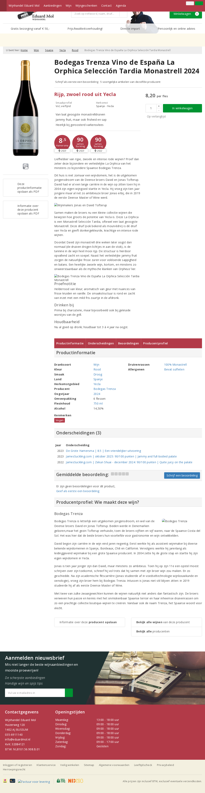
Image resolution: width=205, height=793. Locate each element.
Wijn (68, 5)
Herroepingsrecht (14, 769)
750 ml (98, 403)
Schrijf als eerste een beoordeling (76, 82)
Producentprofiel (155, 343)
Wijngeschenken (86, 5)
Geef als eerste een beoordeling (77, 491)
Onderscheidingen (101, 343)
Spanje (49, 50)
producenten (153, 631)
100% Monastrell (175, 364)
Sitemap (89, 765)
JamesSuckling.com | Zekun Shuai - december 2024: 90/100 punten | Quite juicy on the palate (129, 462)
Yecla (62, 50)
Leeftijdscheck (143, 765)
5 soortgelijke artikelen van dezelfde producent (130, 82)
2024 (96, 394)
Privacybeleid (165, 765)
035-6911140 (14, 734)
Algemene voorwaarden (114, 765)
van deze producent (163, 622)
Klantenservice (46, 765)
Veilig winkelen (69, 765)
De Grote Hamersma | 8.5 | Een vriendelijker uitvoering (103, 451)
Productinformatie (70, 343)
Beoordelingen (128, 343)
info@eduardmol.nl (17, 739)
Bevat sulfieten (174, 369)
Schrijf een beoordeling (182, 475)
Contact (106, 5)
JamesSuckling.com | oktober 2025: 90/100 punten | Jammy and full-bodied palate (121, 456)
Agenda (121, 5)
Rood (75, 50)
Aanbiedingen (53, 5)
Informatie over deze (88, 622)
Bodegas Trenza (104, 389)
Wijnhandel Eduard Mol (24, 5)
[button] (62, 143)
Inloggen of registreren (17, 765)
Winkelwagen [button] (186, 14)
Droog (97, 374)
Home (24, 50)
